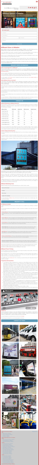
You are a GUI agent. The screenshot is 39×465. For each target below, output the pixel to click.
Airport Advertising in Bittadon (7, 450)
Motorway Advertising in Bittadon (8, 448)
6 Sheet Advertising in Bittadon (7, 434)
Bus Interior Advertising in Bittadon (8, 461)
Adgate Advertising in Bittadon (7, 453)
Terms (36, 431)
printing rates (12, 257)
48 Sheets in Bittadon (6, 435)
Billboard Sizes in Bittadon (7, 433)
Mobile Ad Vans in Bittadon (7, 458)
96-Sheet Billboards (5, 217)
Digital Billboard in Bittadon (7, 447)
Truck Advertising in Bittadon (7, 457)
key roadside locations (33, 77)
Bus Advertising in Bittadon (7, 456)
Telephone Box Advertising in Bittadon (9, 446)
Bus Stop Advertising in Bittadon (8, 443)
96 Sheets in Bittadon (6, 436)
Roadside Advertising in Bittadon (8, 445)
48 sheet (11, 77)
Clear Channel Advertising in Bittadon (9, 439)
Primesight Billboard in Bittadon (8, 440)
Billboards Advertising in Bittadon (7, 431)
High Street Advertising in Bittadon (8, 441)
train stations (10, 78)
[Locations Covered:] (1, 1)
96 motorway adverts (4, 71)
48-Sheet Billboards (5, 212)
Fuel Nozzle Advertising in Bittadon (8, 462)
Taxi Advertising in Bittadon (7, 455)
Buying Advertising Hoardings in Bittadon (8, 463)
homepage (22, 316)
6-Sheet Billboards (5, 222)
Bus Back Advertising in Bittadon (8, 460)
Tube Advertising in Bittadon (7, 444)
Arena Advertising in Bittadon (7, 451)
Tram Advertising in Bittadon (7, 452)
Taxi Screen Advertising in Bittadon (8, 459)
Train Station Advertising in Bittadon (8, 449)
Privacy (33, 431)
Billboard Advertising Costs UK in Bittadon (8, 437)
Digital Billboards (4, 231)
